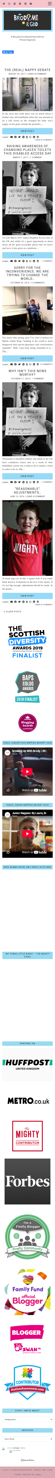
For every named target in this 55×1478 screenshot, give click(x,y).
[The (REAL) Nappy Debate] (27, 110)
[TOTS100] (15, 1450)
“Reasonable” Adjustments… (27, 490)
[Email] (31, 3)
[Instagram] (9, 3)
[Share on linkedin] (34, 137)
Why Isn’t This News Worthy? (28, 372)
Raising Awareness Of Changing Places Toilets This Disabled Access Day (27, 149)
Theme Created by (27, 1474)
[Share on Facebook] (16, 137)
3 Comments (38, 283)
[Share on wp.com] (38, 137)
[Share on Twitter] (20, 137)
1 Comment (36, 157)
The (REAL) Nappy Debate (27, 70)
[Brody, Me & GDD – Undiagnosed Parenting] (27, 16)
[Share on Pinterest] (24, 137)
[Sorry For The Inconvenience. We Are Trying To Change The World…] (27, 334)
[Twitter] (4, 3)
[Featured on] (27, 1080)
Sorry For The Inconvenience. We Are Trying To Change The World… (27, 273)
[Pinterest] (14, 3)
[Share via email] (12, 137)
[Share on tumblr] (27, 137)
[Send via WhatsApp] (30, 137)
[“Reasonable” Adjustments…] (27, 575)
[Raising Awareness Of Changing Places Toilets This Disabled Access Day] (27, 234)
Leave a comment (37, 74)
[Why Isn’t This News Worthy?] (27, 455)
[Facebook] (20, 3)
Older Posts (13, 612)
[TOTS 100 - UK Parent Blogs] (15, 1447)
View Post (27, 131)
